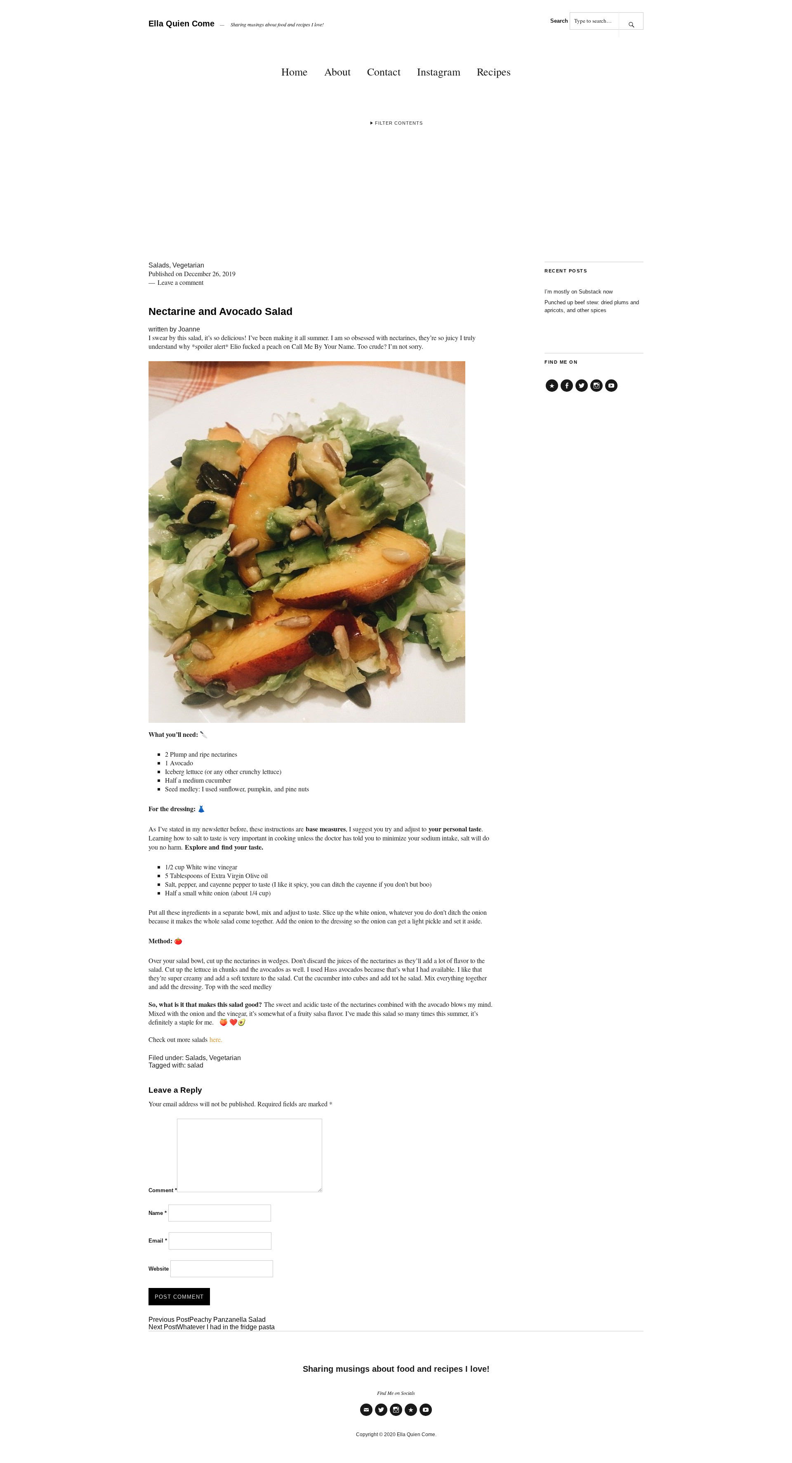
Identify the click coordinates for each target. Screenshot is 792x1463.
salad (195, 1065)
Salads (158, 265)
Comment (162, 1190)
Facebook (567, 391)
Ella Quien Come (181, 23)
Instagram (438, 71)
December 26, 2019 (210, 273)
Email (157, 1241)
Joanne (189, 329)
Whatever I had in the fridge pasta (211, 1326)
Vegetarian (188, 265)
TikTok (552, 391)
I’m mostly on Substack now (578, 292)
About (337, 71)
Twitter (581, 391)
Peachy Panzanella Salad (207, 1319)
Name (157, 1213)
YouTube (611, 391)
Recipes (494, 71)
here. (216, 1039)
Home (294, 71)
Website (158, 1269)
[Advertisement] (396, 200)
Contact (384, 71)
